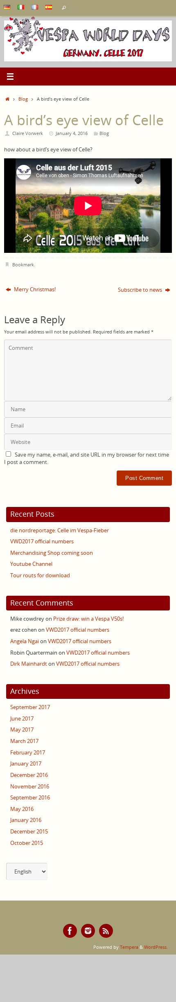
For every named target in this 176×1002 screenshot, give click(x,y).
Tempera (129, 947)
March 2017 (24, 741)
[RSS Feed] (106, 931)
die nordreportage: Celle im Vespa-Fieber (59, 530)
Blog (23, 99)
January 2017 (25, 763)
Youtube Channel (31, 564)
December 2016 (29, 775)
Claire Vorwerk (27, 133)
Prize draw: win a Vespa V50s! (88, 618)
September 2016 (30, 797)
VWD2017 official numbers (42, 541)
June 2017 (22, 718)
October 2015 (26, 843)
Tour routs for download (40, 575)
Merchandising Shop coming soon (51, 552)
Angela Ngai (24, 641)
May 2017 (22, 729)
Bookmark (23, 264)
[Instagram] (88, 931)
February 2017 (27, 752)
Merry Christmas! (34, 289)
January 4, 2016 (72, 133)
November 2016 (29, 786)
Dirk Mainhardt (28, 663)
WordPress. (156, 947)
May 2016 (22, 809)
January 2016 (25, 820)
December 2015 (29, 831)
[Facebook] (70, 931)
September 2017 (30, 707)
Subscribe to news (140, 289)
